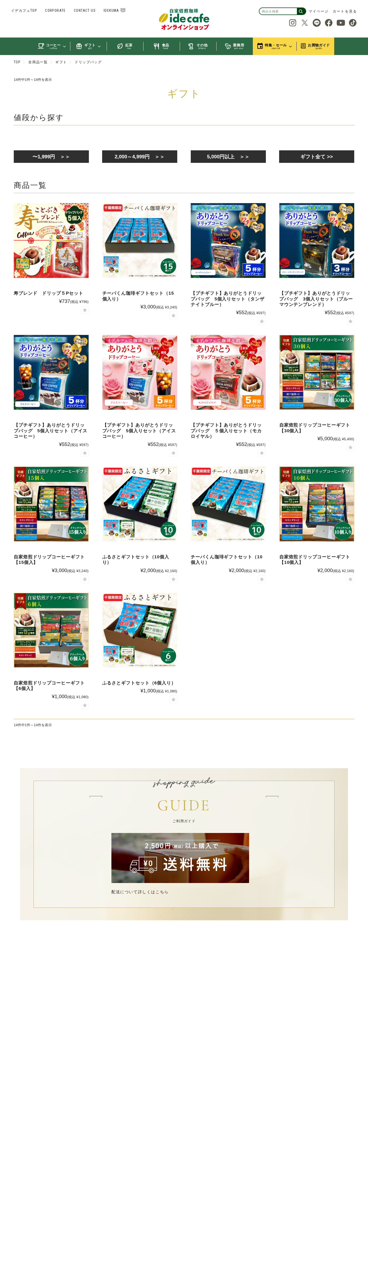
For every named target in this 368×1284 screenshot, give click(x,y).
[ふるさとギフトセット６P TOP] (139, 630)
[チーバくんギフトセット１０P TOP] (228, 504)
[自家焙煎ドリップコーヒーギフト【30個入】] (316, 372)
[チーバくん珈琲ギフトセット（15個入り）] (139, 240)
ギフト (61, 62)
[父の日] (228, 240)
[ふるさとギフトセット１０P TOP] (139, 504)
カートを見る (345, 11)
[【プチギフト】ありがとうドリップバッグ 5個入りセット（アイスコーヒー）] (139, 372)
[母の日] (228, 372)
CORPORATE (55, 10)
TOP (17, 62)
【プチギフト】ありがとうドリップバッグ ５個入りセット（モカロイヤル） (226, 430)
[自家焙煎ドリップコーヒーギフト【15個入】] (51, 504)
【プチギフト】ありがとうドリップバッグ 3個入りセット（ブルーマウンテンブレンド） (316, 299)
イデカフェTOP (24, 10)
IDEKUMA (111, 10)
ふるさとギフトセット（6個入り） (139, 682)
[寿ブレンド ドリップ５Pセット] (51, 240)
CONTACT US (85, 10)
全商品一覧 (38, 62)
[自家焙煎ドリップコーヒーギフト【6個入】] (51, 630)
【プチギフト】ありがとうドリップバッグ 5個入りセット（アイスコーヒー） (50, 430)
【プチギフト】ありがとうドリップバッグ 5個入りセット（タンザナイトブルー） (227, 299)
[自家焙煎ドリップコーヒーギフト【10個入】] (316, 504)
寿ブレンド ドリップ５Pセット (48, 293)
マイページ (319, 11)
